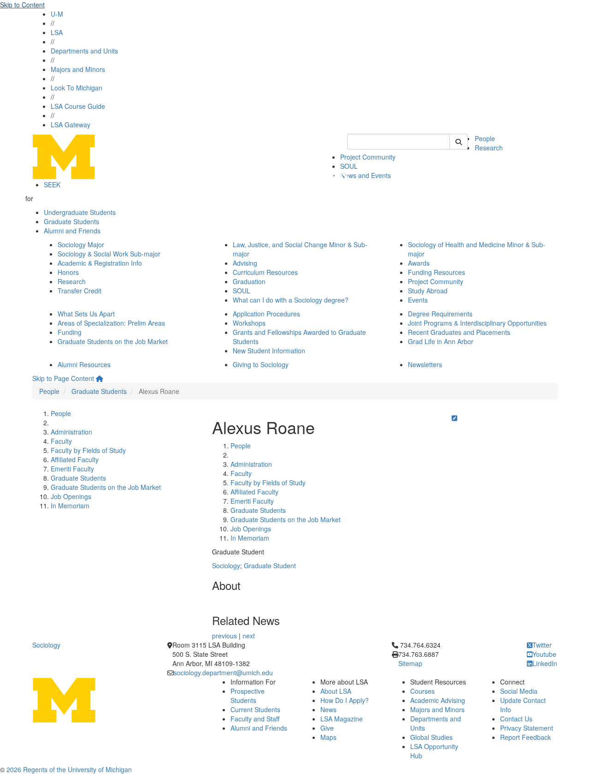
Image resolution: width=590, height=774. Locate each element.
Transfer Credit (79, 290)
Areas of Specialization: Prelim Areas (111, 322)
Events (418, 299)
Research (489, 147)
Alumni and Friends (72, 230)
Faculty (61, 441)
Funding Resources (436, 272)
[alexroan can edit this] (454, 418)
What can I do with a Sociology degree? (290, 299)
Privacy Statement (526, 727)
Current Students (255, 709)
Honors (68, 272)
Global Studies (431, 737)
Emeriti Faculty (72, 468)
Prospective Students (247, 695)
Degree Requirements (440, 313)
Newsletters (425, 364)
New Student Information (269, 350)
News (328, 709)
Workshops (249, 322)
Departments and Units (84, 50)
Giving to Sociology (261, 364)
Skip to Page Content (63, 378)
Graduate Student (270, 565)
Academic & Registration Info (100, 263)
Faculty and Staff (254, 718)
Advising (245, 263)
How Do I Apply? (344, 700)
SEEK (52, 184)
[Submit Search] (458, 141)
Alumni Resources (84, 364)
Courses (422, 691)
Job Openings (71, 496)
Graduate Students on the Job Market (113, 341)
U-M (57, 13)
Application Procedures (266, 313)
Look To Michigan (76, 87)
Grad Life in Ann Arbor (440, 341)
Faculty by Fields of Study (88, 450)
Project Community (367, 156)
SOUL (241, 290)
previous (224, 635)
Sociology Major (81, 244)
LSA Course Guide (78, 106)
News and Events (365, 175)
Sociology (226, 565)
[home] (99, 378)
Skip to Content (22, 4)
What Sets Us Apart (86, 313)
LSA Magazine (341, 718)
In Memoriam (70, 505)
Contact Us (516, 718)
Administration (71, 431)
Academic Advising (437, 700)
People (485, 138)
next (248, 635)
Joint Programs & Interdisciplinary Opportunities (477, 322)
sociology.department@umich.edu (223, 672)
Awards (419, 263)
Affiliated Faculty (75, 459)
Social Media (518, 691)
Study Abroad (428, 290)
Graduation (249, 281)
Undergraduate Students (80, 212)
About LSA (335, 691)
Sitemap (410, 663)
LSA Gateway (70, 124)
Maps (328, 737)
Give (327, 727)
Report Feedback (525, 737)
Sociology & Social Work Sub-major (109, 253)
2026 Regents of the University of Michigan (69, 769)
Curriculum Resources (265, 272)
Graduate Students (71, 221)
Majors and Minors (78, 69)
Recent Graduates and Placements (459, 332)
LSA (57, 32)
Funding (70, 332)
